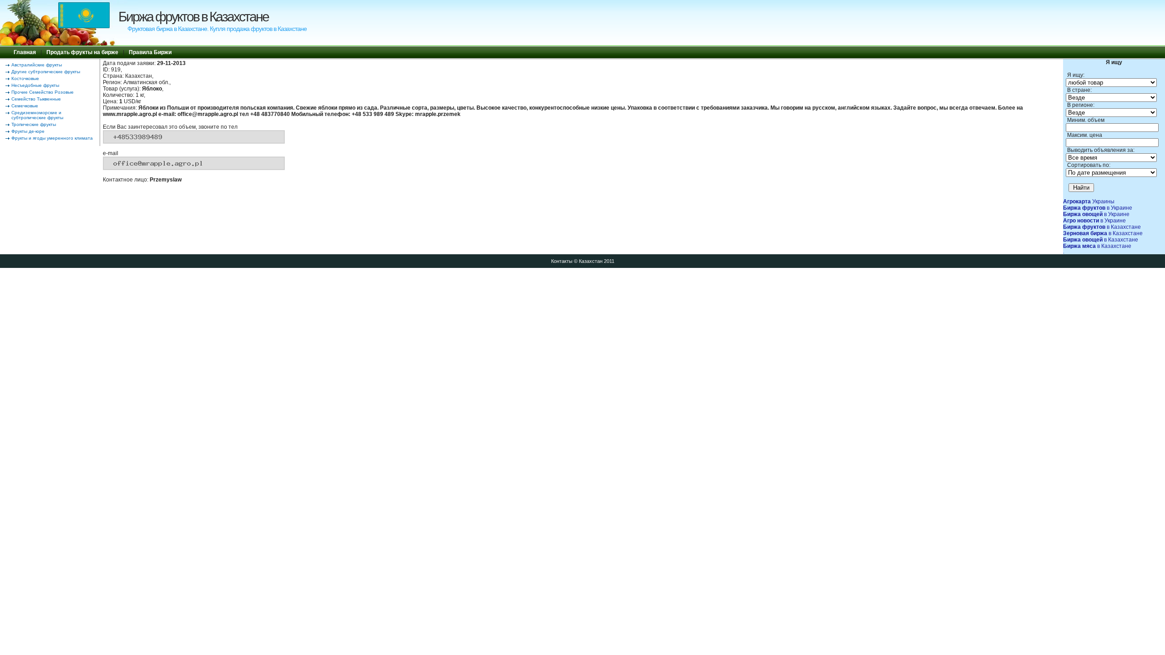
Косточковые (25, 78)
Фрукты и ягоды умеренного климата (52, 138)
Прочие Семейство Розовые (42, 92)
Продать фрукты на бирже (82, 52)
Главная (25, 52)
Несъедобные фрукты (35, 85)
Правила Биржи (150, 52)
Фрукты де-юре (28, 131)
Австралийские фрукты (36, 64)
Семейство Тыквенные (36, 98)
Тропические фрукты (33, 124)
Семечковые (24, 105)
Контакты (561, 261)
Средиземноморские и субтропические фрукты (37, 115)
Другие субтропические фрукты (45, 71)
